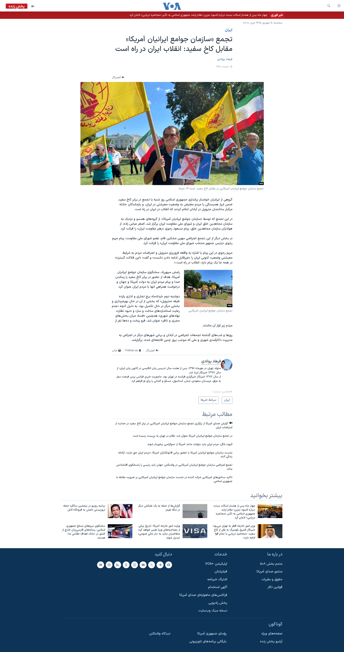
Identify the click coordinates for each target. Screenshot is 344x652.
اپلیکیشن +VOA (216, 563)
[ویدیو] (32, 6)
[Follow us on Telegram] (160, 564)
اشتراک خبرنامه (217, 579)
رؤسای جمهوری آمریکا (211, 633)
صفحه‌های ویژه (271, 633)
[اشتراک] (100, 564)
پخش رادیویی (217, 602)
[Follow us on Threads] (126, 564)
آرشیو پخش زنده (271, 641)
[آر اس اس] (117, 564)
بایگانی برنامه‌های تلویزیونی (207, 641)
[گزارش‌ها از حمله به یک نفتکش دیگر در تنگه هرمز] (195, 511)
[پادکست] (109, 564)
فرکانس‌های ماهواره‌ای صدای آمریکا (203, 595)
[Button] (118, 77)
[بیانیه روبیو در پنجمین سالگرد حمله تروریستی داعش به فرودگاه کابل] (120, 511)
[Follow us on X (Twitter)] (151, 564)
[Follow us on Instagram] (134, 564)
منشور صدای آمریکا (269, 571)
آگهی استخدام (217, 587)
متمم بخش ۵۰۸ (271, 563)
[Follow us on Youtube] (143, 564)
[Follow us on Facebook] (168, 564)
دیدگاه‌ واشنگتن (159, 633)
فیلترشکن (220, 571)
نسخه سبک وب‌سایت (212, 610)
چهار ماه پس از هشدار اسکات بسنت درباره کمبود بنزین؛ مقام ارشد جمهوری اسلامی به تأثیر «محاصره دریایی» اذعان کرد (198, 15)
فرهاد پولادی (224, 59)
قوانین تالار (274, 587)
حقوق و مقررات (272, 579)
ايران (228, 30)
